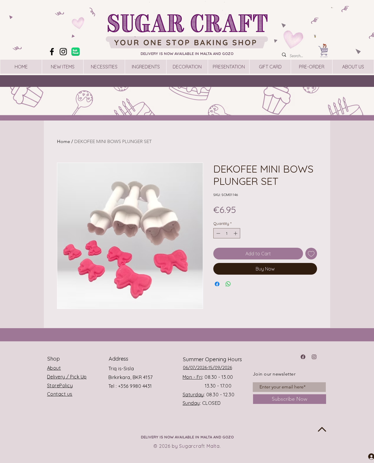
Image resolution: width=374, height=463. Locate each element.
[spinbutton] (227, 233)
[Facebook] (52, 51)
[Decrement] (217, 233)
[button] (332, 7)
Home (63, 141)
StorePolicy (60, 385)
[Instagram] (63, 51)
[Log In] (366, 456)
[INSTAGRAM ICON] (314, 356)
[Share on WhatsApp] (228, 284)
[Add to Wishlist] (311, 253)
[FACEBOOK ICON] (303, 356)
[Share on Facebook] (217, 284)
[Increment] (236, 233)
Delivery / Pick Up (67, 377)
